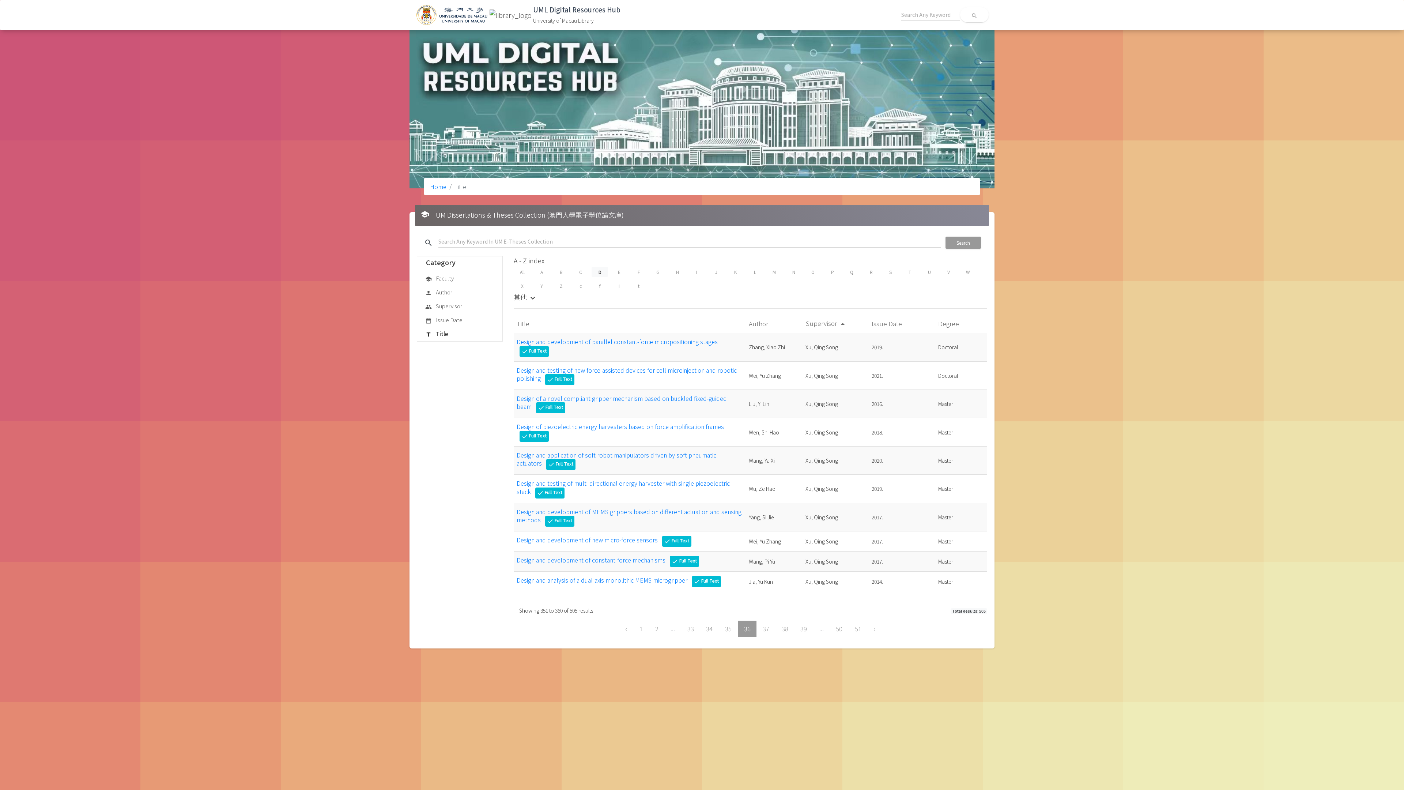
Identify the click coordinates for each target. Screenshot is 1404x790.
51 (858, 628)
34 (709, 628)
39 (803, 628)
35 (728, 628)
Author (438, 292)
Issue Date (444, 320)
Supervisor (443, 306)
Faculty (439, 278)
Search (963, 243)
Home (438, 186)
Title (436, 334)
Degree (949, 323)
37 (766, 628)
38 (785, 628)
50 (839, 628)
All (522, 272)
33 (690, 628)
